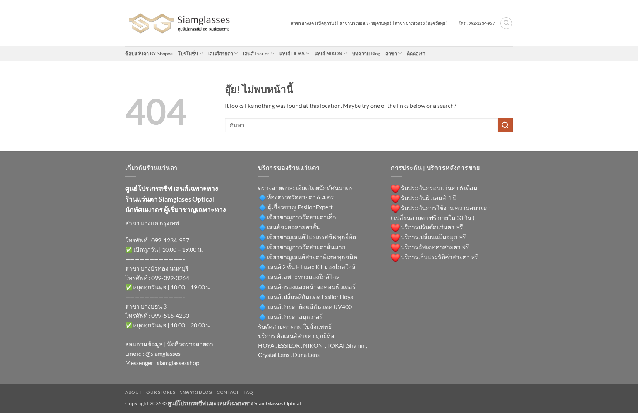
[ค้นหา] (506, 23)
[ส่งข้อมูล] (505, 125)
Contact (228, 392)
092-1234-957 (170, 240)
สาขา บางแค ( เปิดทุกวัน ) (313, 23)
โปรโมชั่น (188, 53)
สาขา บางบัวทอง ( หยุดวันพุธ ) (421, 23)
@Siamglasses (163, 353)
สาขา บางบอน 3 (146, 306)
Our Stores (160, 392)
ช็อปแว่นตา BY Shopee (149, 53)
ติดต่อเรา (416, 53)
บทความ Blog (366, 53)
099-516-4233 (170, 315)
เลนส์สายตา (220, 53)
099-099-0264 (170, 277)
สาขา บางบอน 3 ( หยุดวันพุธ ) (365, 23)
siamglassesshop (178, 362)
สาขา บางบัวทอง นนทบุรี (157, 268)
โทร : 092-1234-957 (477, 23)
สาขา (391, 53)
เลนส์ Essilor (256, 53)
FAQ (248, 392)
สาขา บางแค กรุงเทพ (152, 222)
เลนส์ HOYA (292, 53)
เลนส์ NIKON (328, 53)
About (133, 392)
